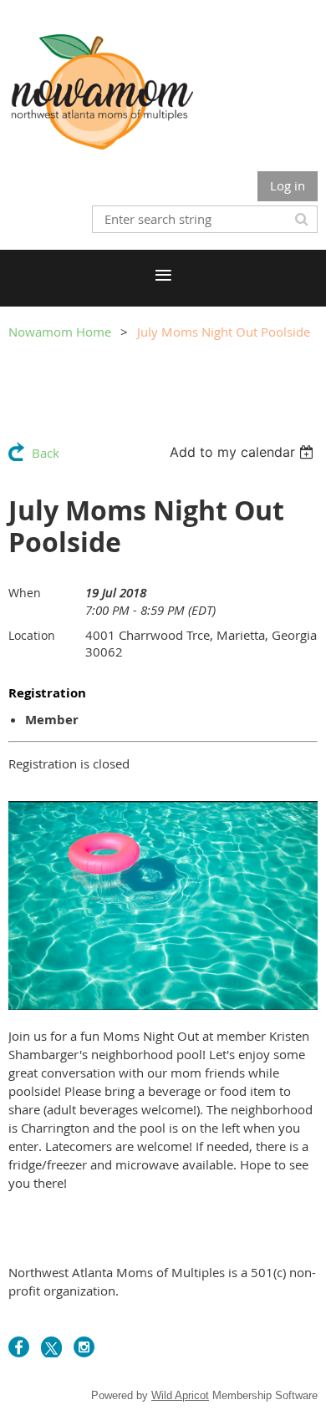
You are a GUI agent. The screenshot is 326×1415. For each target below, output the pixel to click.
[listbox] (244, 452)
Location (31, 635)
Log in (287, 185)
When (24, 593)
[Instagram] (84, 1346)
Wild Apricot (180, 1395)
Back (45, 452)
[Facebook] (18, 1346)
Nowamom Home (59, 331)
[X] (51, 1346)
